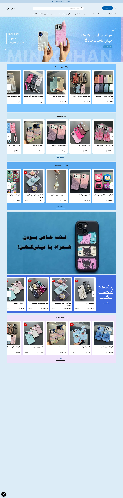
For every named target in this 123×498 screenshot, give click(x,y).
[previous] (112, 87)
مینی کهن (11, 8)
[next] (9, 87)
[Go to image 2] (59, 60)
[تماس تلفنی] (3, 494)
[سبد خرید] (115, 8)
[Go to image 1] (62, 60)
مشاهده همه (60, 108)
